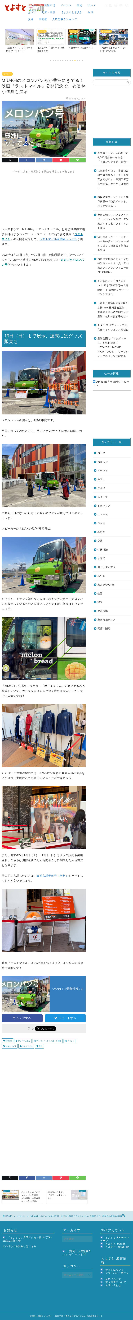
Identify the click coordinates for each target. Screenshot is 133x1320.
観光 (79, 5)
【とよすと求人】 (72, 12)
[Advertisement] (44, 197)
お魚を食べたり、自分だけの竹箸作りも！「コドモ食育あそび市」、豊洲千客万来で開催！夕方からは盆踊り (113, 179)
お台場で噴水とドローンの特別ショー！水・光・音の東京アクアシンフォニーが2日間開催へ (113, 266)
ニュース (33, 5)
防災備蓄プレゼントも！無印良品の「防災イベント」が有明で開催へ (113, 201)
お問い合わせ (113, 1285)
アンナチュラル (23, 1041)
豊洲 (40, 1046)
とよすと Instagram (117, 1247)
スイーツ (102, 497)
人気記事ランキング (64, 19)
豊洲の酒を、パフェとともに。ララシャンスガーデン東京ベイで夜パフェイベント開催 (113, 222)
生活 (91, 12)
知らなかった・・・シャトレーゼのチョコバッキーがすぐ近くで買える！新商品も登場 (113, 244)
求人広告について (115, 1282)
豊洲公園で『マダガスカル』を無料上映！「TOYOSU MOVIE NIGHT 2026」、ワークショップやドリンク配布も (113, 347)
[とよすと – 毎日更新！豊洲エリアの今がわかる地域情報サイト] (25, 12)
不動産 (43, 19)
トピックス (103, 505)
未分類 (101, 576)
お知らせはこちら (26, 1246)
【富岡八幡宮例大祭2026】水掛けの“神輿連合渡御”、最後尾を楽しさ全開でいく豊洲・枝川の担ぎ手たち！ (113, 310)
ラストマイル (27, 1046)
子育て (101, 558)
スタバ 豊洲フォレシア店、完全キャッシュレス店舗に (113, 327)
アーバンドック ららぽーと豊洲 (48, 1041)
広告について (113, 1279)
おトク (32, 12)
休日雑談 (102, 549)
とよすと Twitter (115, 1243)
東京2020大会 (105, 584)
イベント (66, 5)
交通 (31, 19)
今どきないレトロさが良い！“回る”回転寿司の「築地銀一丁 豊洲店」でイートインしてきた (113, 288)
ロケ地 (101, 523)
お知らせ (102, 462)
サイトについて (114, 1269)
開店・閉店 (48, 12)
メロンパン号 (10, 1046)
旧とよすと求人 (106, 567)
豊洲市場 (49, 5)
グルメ (92, 5)
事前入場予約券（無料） (53, 875)
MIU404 (8, 1041)
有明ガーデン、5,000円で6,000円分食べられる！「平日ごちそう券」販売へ (113, 157)
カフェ (101, 479)
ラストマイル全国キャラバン (58, 239)
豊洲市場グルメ (106, 619)
